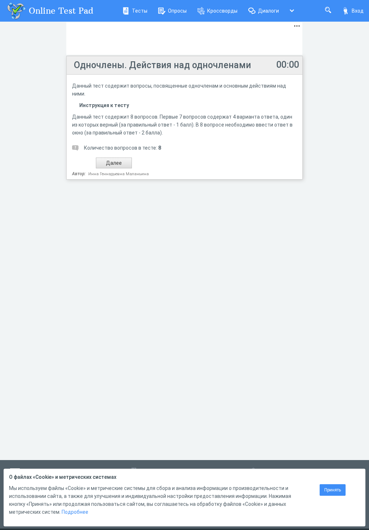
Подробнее (75, 512)
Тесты (139, 11)
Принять (332, 490)
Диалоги (268, 11)
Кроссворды (222, 11)
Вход (358, 11)
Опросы (177, 11)
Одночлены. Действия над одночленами (162, 65)
